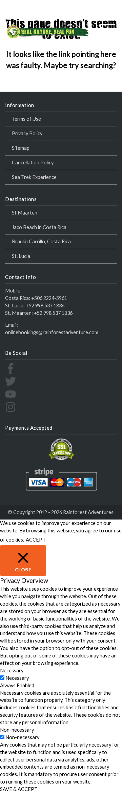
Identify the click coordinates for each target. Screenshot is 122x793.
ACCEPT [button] (36, 540)
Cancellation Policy (33, 162)
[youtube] (10, 398)
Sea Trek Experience (34, 177)
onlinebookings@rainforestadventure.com (51, 332)
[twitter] (10, 385)
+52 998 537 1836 (45, 305)
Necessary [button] (11, 670)
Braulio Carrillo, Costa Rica (41, 241)
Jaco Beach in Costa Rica (39, 227)
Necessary (17, 678)
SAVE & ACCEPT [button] (19, 789)
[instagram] (10, 410)
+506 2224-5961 (49, 298)
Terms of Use (26, 119)
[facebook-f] (10, 372)
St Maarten (24, 213)
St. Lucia (21, 256)
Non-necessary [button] (17, 730)
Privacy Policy (27, 133)
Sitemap (20, 148)
